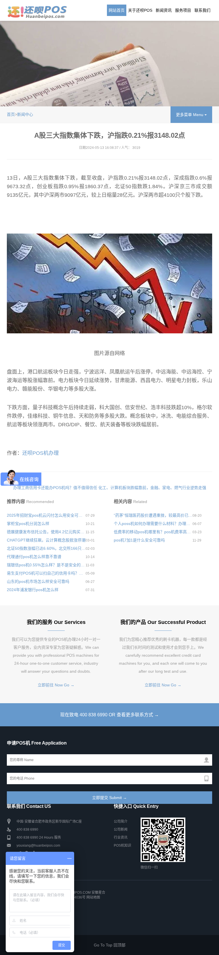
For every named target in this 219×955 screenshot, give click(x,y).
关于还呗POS (140, 10)
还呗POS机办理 (40, 453)
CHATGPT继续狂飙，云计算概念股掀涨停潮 (46, 540)
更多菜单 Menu (190, 114)
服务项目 (183, 10)
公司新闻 (120, 830)
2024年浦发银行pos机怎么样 (32, 589)
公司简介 (120, 822)
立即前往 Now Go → (56, 685)
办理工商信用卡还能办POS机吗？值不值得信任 (55, 487)
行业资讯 (120, 838)
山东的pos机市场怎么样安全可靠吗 (38, 581)
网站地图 (93, 897)
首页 (11, 114)
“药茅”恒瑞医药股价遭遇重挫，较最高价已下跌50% (153, 515)
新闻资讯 (164, 10)
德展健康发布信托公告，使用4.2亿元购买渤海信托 (46, 532)
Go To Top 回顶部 (109, 945)
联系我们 (202, 10)
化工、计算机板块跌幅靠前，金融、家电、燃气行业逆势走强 (152, 487)
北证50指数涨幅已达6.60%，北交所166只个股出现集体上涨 (46, 548)
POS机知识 (122, 845)
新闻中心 (25, 114)
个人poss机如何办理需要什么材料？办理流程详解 (153, 523)
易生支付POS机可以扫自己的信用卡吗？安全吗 (46, 573)
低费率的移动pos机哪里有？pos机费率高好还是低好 (153, 532)
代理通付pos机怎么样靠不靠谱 (34, 556)
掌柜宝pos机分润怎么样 (28, 523)
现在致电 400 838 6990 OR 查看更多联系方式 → (109, 714)
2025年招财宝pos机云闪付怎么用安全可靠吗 (46, 515)
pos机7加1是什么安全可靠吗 (139, 540)
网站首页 (117, 10)
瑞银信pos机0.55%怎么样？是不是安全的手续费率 (46, 565)
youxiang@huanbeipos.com (38, 845)
